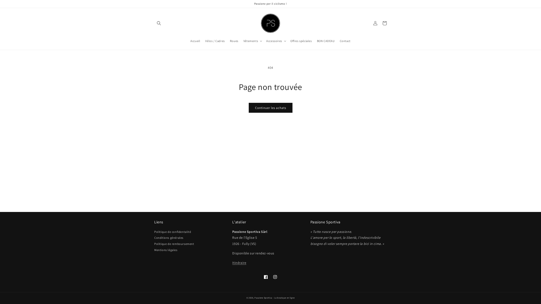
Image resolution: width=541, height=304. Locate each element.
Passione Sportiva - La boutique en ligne (274, 297)
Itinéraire (239, 263)
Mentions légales (166, 250)
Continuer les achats (270, 108)
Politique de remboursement (174, 244)
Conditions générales (168, 238)
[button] (159, 23)
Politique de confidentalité (172, 232)
